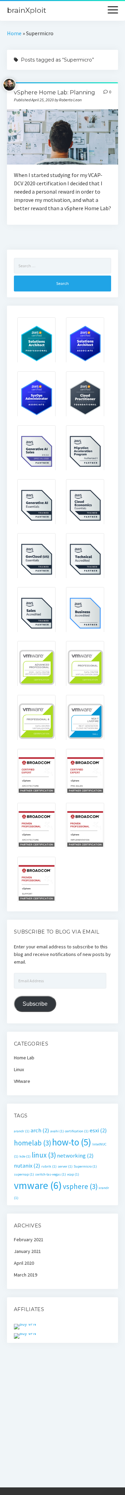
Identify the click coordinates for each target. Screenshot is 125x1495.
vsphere (80, 1186)
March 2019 (25, 1275)
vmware (38, 1185)
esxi (98, 1130)
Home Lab (24, 1058)
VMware (22, 1081)
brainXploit (26, 10)
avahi (57, 1131)
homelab (32, 1143)
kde (25, 1156)
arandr (22, 1131)
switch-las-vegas (50, 1174)
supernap (24, 1174)
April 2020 (24, 1263)
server (65, 1166)
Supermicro (85, 1166)
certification (77, 1131)
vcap (73, 1174)
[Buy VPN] (25, 1324)
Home (14, 33)
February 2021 (28, 1239)
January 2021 (27, 1251)
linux (44, 1155)
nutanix (27, 1165)
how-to (71, 1142)
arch (40, 1130)
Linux (19, 1069)
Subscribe (35, 1004)
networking (75, 1155)
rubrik (49, 1166)
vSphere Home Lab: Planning (54, 92)
